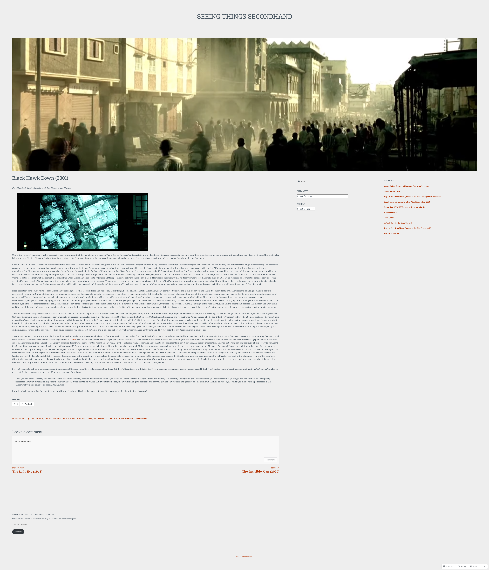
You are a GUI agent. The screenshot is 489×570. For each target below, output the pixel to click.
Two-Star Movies (52, 418)
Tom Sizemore (140, 418)
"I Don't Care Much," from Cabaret (398, 223)
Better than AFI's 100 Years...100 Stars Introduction (405, 207)
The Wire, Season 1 (392, 233)
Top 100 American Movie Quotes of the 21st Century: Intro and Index (412, 196)
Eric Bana (87, 418)
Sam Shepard (127, 418)
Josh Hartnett (100, 418)
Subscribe (18, 532)
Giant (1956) (389, 217)
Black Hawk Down (74, 418)
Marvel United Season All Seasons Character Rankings (406, 186)
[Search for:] (312, 181)
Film (41, 418)
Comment (271, 460)
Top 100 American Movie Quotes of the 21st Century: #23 (407, 228)
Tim (32, 418)
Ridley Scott (113, 418)
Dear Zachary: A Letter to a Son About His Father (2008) (407, 202)
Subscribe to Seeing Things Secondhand (33, 514)
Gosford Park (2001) (392, 191)
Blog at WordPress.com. (244, 556)
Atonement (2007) (391, 212)
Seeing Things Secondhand (244, 16)
